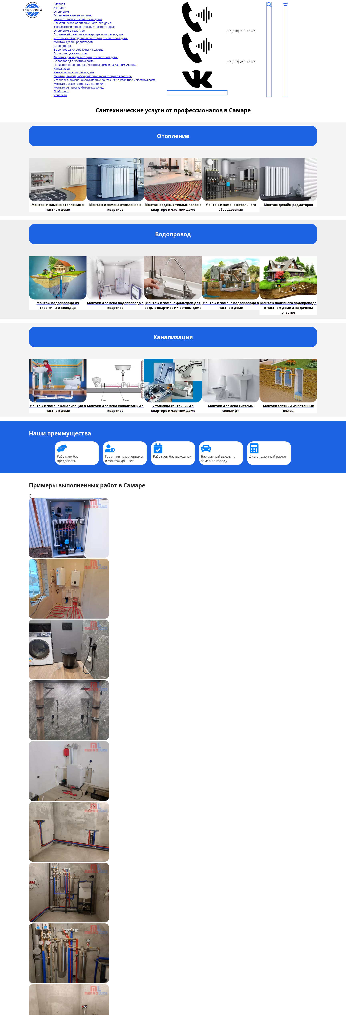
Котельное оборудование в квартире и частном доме (91, 38)
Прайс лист (61, 91)
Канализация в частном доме (74, 72)
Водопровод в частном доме (74, 61)
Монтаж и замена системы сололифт (79, 84)
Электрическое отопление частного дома (82, 23)
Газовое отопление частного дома (78, 19)
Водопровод (62, 46)
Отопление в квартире (69, 30)
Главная (59, 4)
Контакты (60, 95)
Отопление (61, 11)
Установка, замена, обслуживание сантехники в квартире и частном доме (105, 80)
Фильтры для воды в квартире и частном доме (86, 57)
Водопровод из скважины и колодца (79, 49)
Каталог (59, 8)
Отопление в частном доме (73, 15)
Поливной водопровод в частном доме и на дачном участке (95, 65)
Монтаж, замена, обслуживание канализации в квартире (93, 76)
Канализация (62, 68)
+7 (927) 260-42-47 (241, 62)
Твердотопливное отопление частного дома (84, 27)
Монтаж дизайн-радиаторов (73, 42)
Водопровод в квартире (70, 53)
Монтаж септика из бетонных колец (79, 87)
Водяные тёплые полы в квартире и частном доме (88, 34)
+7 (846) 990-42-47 (241, 31)
